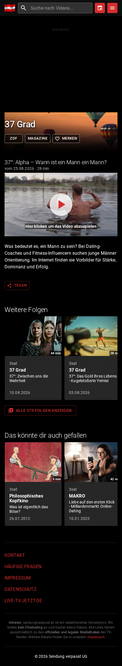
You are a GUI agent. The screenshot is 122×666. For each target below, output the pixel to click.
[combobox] (60, 8)
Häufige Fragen (23, 566)
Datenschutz (21, 589)
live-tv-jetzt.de (23, 600)
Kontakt (15, 555)
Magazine (37, 138)
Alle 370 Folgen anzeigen (40, 410)
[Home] (11, 8)
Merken (66, 138)
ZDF (13, 138)
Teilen (17, 285)
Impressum (18, 578)
